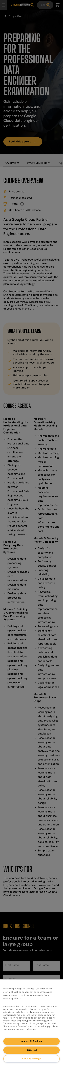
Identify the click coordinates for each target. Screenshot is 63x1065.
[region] (31, 1022)
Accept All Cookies (31, 1041)
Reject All (32, 1050)
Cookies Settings (31, 1058)
